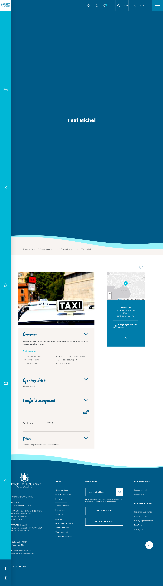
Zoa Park (138, 525)
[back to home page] (5, 5)
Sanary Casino (140, 530)
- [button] (110, 297)
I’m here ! (59, 499)
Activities (5, 285)
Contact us (19, 566)
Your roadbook (61, 532)
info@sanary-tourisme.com (22, 553)
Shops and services (5, 481)
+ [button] (110, 293)
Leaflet (120, 299)
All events (5, 383)
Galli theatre (139, 494)
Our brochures (104, 511)
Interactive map (104, 522)
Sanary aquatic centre (143, 521)
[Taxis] (56, 324)
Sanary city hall (140, 490)
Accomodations (5, 89)
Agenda (58, 519)
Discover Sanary (62, 490)
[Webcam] (89, 5)
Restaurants (5, 187)
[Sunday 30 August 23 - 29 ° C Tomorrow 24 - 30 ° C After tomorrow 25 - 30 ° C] (97, 5)
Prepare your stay (63, 494)
